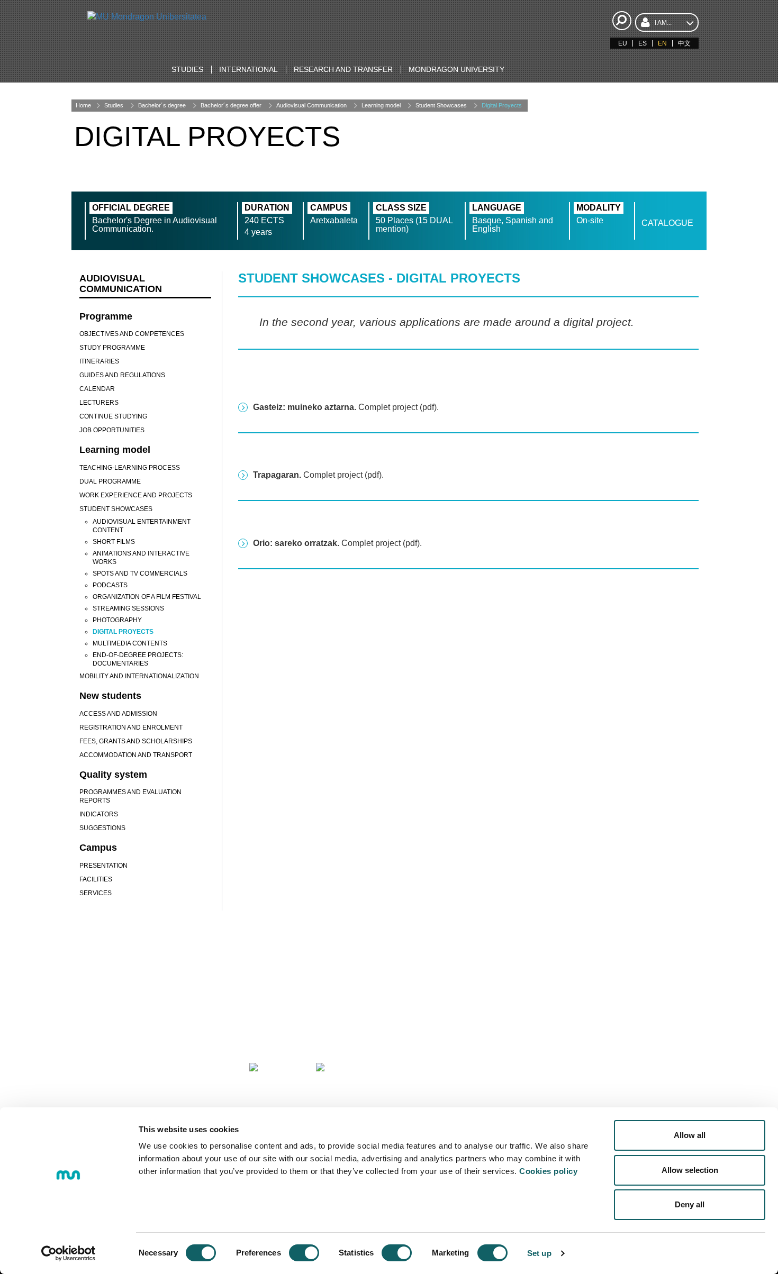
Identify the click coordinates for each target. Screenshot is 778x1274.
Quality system (113, 774)
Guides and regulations (122, 375)
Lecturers (99, 402)
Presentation (103, 865)
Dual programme (110, 481)
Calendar (97, 389)
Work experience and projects (135, 495)
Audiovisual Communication (311, 105)
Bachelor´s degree (162, 105)
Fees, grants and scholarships (135, 741)
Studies (113, 105)
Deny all (689, 1204)
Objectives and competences (131, 334)
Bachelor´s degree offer (231, 105)
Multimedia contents (130, 643)
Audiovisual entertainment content (142, 526)
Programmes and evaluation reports (130, 796)
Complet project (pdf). (346, 407)
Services (95, 893)
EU (622, 43)
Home (83, 105)
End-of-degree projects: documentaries (138, 659)
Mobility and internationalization (139, 676)
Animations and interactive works (141, 558)
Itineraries (99, 361)
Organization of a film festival (147, 596)
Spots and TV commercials (140, 573)
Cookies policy (548, 1171)
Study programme (112, 347)
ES (642, 43)
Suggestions (102, 828)
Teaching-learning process (129, 467)
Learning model (381, 105)
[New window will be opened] (134, 1081)
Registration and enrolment (131, 727)
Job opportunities (111, 430)
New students (110, 695)
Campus (98, 847)
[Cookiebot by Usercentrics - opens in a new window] (68, 1253)
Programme (105, 316)
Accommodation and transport (135, 755)
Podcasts (110, 585)
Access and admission (118, 713)
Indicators (98, 814)
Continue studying (113, 416)
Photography (117, 620)
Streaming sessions (128, 608)
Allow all (689, 1135)
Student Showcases (441, 105)
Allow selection (690, 1170)
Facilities (95, 879)
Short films (114, 541)
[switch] (304, 1252)
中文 (684, 43)
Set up (539, 1253)
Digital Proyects (502, 105)
